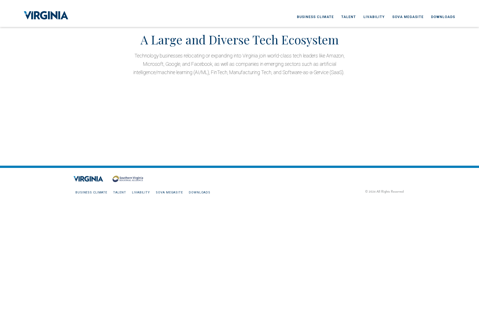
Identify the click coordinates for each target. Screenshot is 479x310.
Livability (374, 17)
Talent (348, 17)
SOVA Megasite (408, 17)
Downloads (443, 17)
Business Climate (315, 17)
